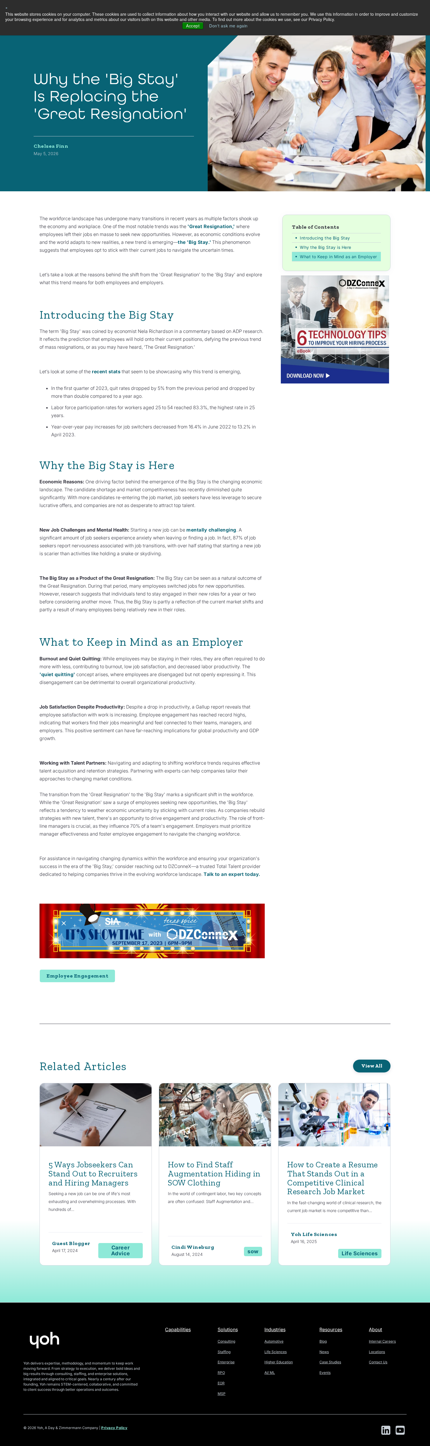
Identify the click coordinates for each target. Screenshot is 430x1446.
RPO (221, 1372)
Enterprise (226, 1362)
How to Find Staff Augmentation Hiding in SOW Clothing (214, 1174)
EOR (221, 1383)
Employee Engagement (77, 976)
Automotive (273, 1341)
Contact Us (378, 1362)
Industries (274, 1329)
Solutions (228, 1329)
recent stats (106, 371)
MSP (222, 1393)
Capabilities (178, 1329)
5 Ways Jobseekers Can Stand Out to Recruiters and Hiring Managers (93, 1174)
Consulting (226, 1341)
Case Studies (330, 1362)
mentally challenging (211, 530)
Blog (323, 1341)
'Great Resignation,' (211, 226)
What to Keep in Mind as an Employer (338, 256)
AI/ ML (269, 1372)
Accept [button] (192, 26)
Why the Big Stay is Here (325, 246)
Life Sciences (275, 1352)
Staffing (224, 1352)
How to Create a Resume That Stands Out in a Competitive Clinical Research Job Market (332, 1178)
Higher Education (278, 1362)
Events (325, 1372)
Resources (330, 1329)
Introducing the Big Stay (325, 237)
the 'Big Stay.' (194, 242)
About (375, 1329)
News (324, 1352)
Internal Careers (382, 1341)
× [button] (6, 7)
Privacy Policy (114, 1428)
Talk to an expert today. (232, 874)
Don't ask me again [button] (228, 26)
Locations (377, 1352)
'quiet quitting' (57, 674)
